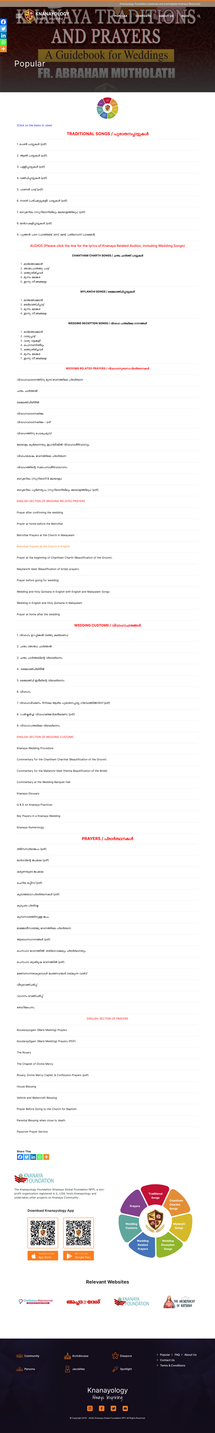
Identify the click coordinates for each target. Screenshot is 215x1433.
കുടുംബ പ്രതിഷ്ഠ (27, 905)
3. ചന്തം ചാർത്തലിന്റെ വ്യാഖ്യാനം (39, 657)
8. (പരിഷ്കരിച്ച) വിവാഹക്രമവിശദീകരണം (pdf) (46, 714)
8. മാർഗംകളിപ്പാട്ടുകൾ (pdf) (34, 223)
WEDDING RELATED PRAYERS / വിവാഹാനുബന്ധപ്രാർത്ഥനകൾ (107, 368)
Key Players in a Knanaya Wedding (38, 816)
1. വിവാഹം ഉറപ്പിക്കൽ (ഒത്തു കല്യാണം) (42, 635)
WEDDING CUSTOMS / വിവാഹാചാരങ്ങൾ (107, 625)
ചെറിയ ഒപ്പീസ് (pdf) (29, 882)
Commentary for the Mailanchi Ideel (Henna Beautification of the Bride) (62, 770)
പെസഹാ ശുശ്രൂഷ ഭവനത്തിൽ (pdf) (40, 962)
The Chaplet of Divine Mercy (35, 1063)
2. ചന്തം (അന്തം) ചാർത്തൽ (34, 646)
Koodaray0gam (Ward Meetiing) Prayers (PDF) (46, 1041)
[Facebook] (20, 1157)
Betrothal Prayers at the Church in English (43, 546)
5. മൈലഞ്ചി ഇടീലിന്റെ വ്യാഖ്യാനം (40, 680)
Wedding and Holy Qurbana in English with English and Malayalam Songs (63, 591)
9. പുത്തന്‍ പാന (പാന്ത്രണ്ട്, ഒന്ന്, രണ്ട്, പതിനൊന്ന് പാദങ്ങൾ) (56, 234)
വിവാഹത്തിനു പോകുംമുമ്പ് (34, 433)
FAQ (177, 1354)
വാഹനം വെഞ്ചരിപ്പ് (30, 996)
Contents (143, 16)
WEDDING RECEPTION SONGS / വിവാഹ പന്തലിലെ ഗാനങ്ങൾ (107, 323)
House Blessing (26, 1086)
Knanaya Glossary (28, 793)
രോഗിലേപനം (25, 1007)
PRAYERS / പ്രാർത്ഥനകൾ (107, 838)
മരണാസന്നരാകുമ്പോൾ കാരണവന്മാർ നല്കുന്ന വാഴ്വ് (52, 973)
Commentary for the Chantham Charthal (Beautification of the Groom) (61, 759)
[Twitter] (27, 1157)
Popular (120, 16)
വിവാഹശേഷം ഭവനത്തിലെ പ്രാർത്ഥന (41, 456)
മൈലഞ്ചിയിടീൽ (28, 402)
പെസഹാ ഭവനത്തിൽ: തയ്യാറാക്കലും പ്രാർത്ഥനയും (51, 950)
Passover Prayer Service (32, 1131)
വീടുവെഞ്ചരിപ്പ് (27, 984)
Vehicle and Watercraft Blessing (37, 1097)
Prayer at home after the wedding (38, 614)
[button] (199, 16)
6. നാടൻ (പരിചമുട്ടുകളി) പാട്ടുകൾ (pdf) (42, 200)
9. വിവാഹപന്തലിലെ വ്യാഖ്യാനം (38, 725)
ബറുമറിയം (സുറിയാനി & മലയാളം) (39, 478)
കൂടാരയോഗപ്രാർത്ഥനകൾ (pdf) (38, 894)
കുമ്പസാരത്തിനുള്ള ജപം (33, 916)
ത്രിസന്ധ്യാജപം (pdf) (32, 849)
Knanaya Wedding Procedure (35, 748)
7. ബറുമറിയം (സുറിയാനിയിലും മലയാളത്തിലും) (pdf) (51, 212)
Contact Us (167, 1360)
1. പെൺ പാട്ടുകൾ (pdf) (32, 144)
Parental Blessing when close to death (41, 1120)
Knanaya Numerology (30, 827)
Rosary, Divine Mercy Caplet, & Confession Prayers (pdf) (53, 1075)
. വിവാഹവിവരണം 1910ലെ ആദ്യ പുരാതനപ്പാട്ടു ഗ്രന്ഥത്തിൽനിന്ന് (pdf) (64, 703)
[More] (46, 1157)
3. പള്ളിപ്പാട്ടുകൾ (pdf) (31, 166)
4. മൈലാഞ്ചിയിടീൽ (30, 669)
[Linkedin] (33, 1157)
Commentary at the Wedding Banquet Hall (43, 782)
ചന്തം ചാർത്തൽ (27, 391)
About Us (166, 16)
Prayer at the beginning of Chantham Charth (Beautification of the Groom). (64, 557)
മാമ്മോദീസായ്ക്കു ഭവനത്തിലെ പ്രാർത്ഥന (44, 928)
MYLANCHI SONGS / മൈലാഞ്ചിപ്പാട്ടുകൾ (107, 291)
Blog (185, 16)
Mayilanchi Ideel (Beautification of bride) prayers (48, 569)
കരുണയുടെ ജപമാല (30, 871)
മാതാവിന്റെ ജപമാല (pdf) (33, 860)
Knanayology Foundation (133, 3)
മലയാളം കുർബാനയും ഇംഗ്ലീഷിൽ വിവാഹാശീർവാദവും (53, 444)
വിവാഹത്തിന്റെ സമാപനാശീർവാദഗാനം (42, 467)
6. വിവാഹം (24, 691)
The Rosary (24, 1052)
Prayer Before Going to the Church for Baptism (47, 1109)
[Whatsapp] (40, 1157)
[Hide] (1, 55)
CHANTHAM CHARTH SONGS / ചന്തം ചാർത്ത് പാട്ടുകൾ (107, 255)
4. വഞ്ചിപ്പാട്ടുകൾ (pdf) (32, 178)
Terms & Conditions (172, 1365)
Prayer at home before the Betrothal (40, 523)
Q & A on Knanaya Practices (34, 804)
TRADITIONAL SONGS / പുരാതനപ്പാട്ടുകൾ (107, 133)
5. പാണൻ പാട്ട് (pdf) (30, 189)
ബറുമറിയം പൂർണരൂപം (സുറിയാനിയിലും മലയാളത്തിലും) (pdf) (58, 489)
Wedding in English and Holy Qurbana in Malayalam (49, 603)
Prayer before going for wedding (38, 580)
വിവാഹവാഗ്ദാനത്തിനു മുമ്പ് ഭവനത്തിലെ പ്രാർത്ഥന (50, 379)
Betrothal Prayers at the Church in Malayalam (45, 535)
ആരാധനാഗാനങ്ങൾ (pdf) (33, 939)
